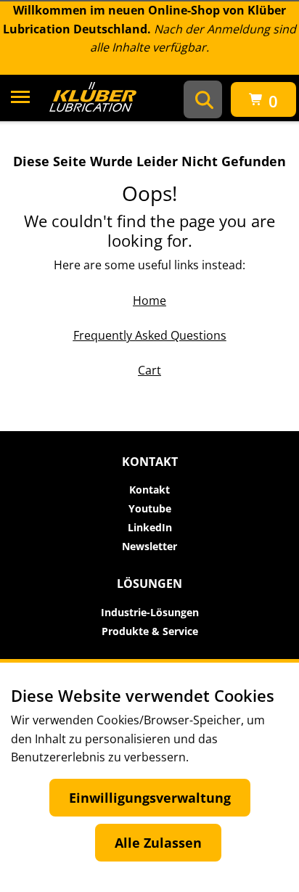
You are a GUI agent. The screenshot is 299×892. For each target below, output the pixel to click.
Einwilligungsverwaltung (150, 797)
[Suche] (204, 99)
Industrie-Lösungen (150, 612)
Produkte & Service (150, 631)
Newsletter (149, 546)
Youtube (149, 508)
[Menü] (20, 99)
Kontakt (149, 489)
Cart (149, 370)
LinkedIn (150, 527)
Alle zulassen (158, 842)
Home (149, 300)
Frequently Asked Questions (149, 335)
